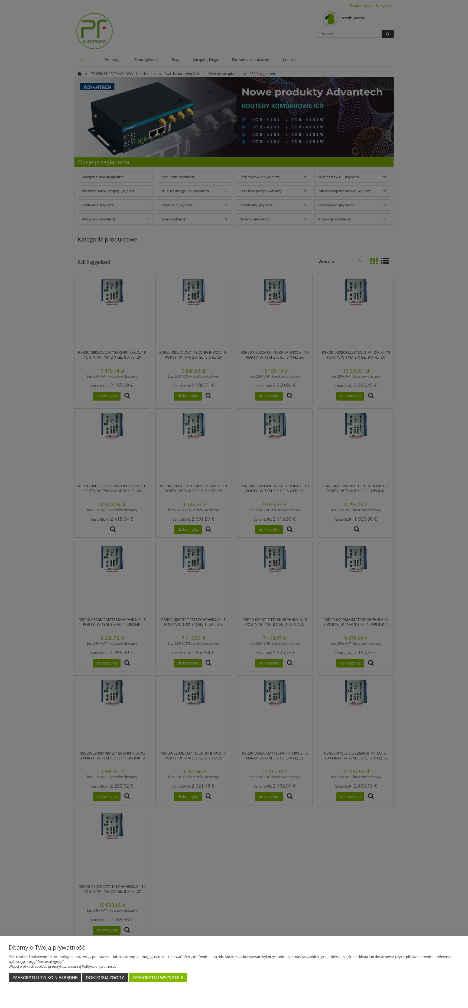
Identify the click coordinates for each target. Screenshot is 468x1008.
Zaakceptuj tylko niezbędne (45, 977)
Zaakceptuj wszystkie (157, 977)
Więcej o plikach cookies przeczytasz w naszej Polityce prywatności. (62, 966)
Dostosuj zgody (105, 977)
